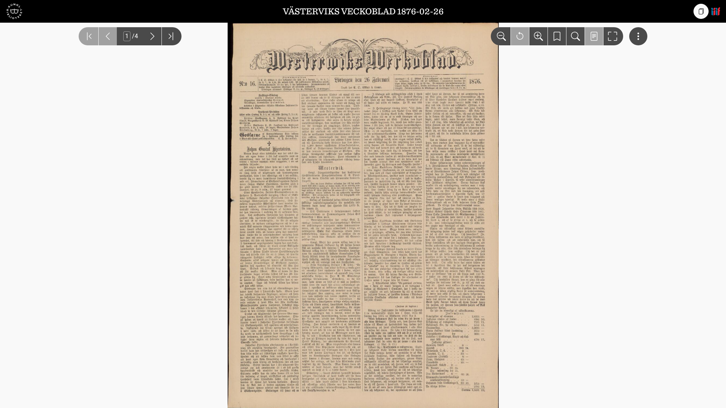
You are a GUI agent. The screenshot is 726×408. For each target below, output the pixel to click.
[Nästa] (152, 36)
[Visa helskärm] (613, 36)
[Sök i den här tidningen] (575, 36)
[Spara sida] (557, 36)
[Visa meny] (638, 36)
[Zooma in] (538, 36)
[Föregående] (108, 36)
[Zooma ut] (500, 36)
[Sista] (172, 36)
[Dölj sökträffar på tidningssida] (594, 36)
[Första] (88, 36)
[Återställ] (520, 36)
